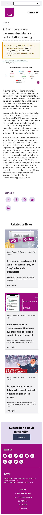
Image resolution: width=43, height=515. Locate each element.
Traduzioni (30, 478)
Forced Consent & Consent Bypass (15, 61)
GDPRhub (23, 509)
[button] (8, 199)
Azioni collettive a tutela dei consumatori (18, 482)
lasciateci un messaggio (18, 51)
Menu (31, 12)
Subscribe (22, 437)
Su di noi (23, 505)
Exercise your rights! (23, 497)
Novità (23, 490)
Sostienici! (22, 501)
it (8, 4)
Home (5, 22)
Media (6, 480)
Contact (13, 480)
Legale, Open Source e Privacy (14, 478)
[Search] (37, 3)
